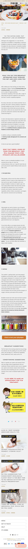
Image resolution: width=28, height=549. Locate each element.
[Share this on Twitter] (8, 421)
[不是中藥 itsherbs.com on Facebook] (10, 535)
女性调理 (8, 456)
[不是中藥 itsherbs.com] (14, 3)
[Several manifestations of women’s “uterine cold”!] (14, 441)
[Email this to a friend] (19, 421)
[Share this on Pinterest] (15, 421)
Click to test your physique (14, 337)
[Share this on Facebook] (12, 421)
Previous (21, 23)
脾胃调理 (8, 29)
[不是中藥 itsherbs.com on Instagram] (15, 535)
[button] (22, 3)
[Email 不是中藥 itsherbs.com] (17, 535)
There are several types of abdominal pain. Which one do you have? (12, 506)
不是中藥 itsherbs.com (11, 539)
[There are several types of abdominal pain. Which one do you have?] (14, 496)
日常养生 (3, 29)
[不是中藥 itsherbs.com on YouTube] (13, 535)
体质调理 (3, 456)
